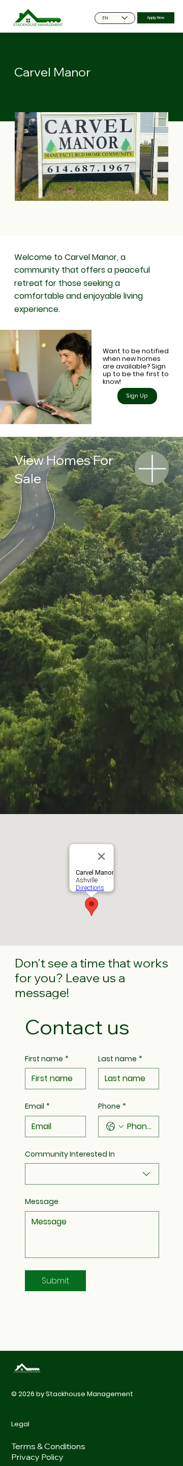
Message (41, 1202)
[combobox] (92, 1174)
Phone (112, 1106)
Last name (120, 1059)
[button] (137, 396)
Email (37, 1106)
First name (47, 1059)
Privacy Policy (37, 1457)
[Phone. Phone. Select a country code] (115, 1126)
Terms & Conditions (48, 1446)
